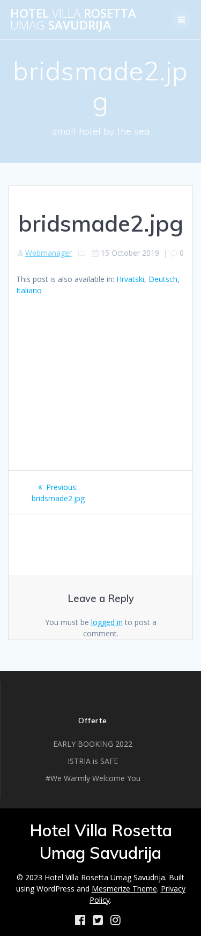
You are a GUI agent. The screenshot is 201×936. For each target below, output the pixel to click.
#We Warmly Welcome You (93, 778)
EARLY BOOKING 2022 (92, 744)
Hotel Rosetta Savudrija (73, 20)
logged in (107, 622)
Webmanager (48, 253)
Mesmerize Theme (124, 888)
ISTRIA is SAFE (93, 761)
